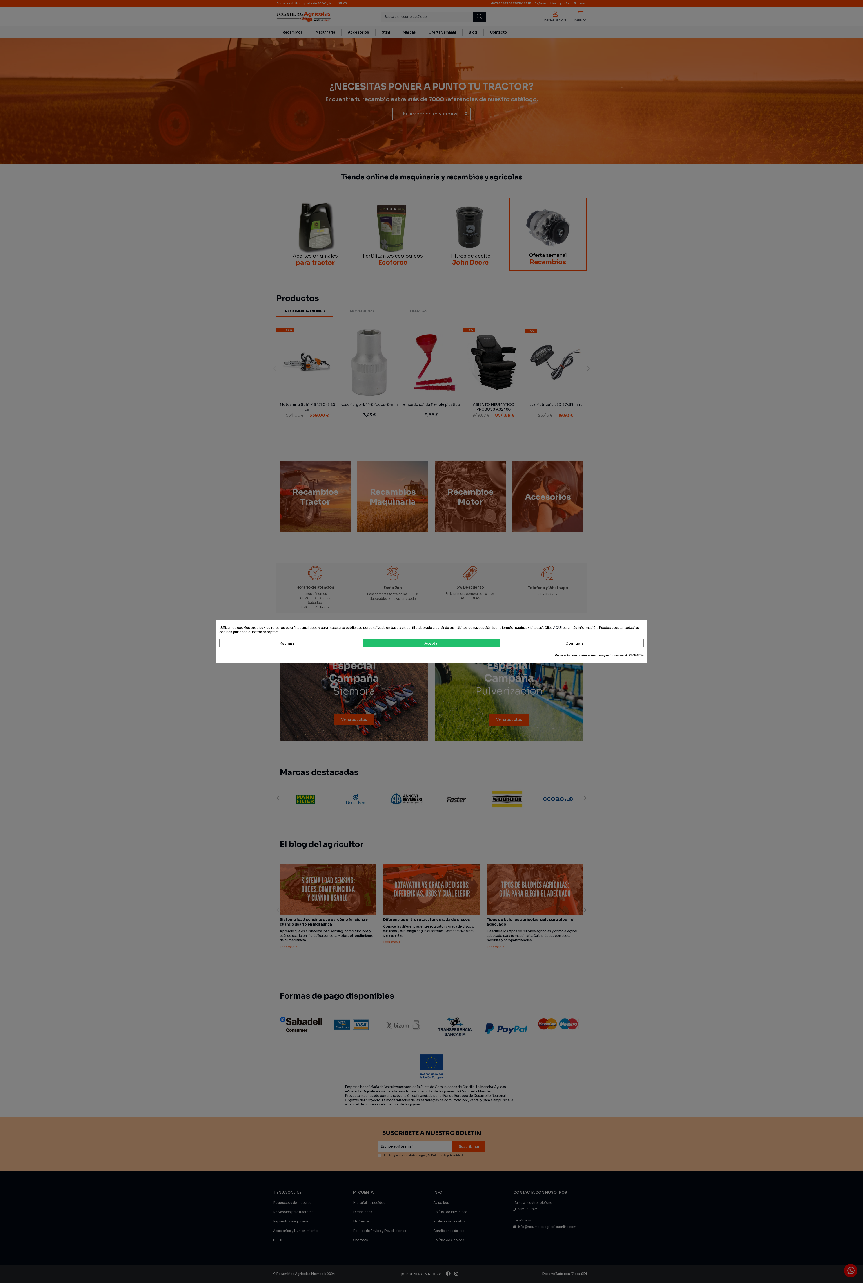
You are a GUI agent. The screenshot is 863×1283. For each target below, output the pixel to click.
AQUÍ (557, 627)
